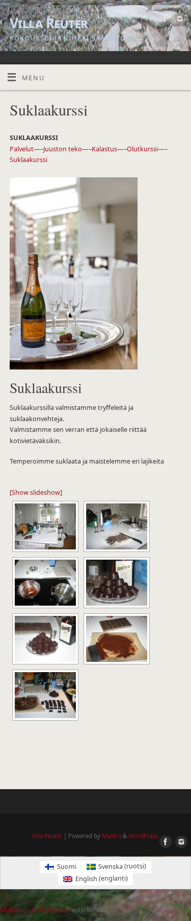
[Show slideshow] (36, 492)
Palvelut (22, 149)
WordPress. (143, 836)
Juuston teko (62, 149)
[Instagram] (178, 20)
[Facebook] (163, 20)
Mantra (111, 836)
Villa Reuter (49, 23)
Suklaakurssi (28, 159)
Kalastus (104, 149)
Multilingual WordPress (35, 910)
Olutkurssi (142, 149)
